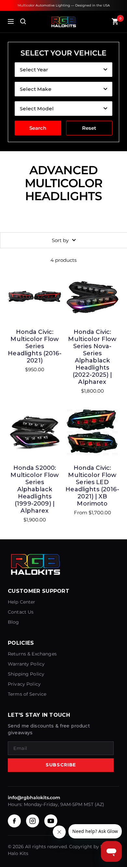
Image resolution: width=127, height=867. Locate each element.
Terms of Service (27, 694)
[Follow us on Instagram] (32, 820)
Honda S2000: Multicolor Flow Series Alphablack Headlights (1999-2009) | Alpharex (34, 489)
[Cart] (115, 21)
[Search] (23, 21)
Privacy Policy (24, 684)
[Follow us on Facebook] (14, 820)
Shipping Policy (26, 674)
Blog (13, 622)
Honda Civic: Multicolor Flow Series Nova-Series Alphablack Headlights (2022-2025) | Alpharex (92, 356)
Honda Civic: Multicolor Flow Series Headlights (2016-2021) (35, 346)
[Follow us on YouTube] (50, 820)
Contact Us (21, 612)
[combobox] (63, 69)
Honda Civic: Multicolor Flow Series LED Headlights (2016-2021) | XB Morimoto (92, 485)
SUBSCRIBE (61, 765)
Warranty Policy (26, 664)
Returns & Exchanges (32, 654)
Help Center (21, 602)
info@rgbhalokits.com (34, 797)
